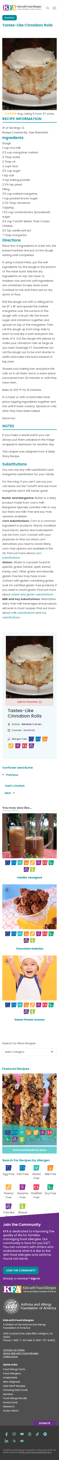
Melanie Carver (32, 724)
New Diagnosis (11, 1381)
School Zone (10, 1402)
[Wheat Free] (32, 869)
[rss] (14, 1440)
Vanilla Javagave (29, 877)
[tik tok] (37, 1434)
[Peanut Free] (11, 745)
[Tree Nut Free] (31, 745)
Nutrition (8, 1394)
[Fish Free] (38, 739)
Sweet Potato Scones (29, 1019)
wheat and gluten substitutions (32, 594)
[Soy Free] (51, 862)
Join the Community (21, 1270)
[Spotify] (45, 1434)
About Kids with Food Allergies (20, 1353)
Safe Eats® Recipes (14, 1386)
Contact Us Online (14, 1350)
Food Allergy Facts (14, 1369)
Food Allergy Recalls (15, 1398)
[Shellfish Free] (24, 745)
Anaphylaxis (10, 1377)
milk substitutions (23, 613)
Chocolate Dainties (29, 948)
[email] (21, 1440)
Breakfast (10, 17)
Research (8, 1406)
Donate (44, 1423)
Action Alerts (10, 1410)
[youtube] (21, 1434)
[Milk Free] (45, 739)
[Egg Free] (31, 739)
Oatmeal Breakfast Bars (29, 1150)
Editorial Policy (45, 1452)
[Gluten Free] (20, 862)
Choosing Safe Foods (15, 1390)
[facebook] (6, 1434)
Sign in (35, 1278)
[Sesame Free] (18, 745)
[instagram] (14, 1434)
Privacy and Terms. (28, 1452)
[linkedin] (6, 1440)
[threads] (29, 1434)
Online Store (10, 1357)
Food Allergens (12, 1373)
